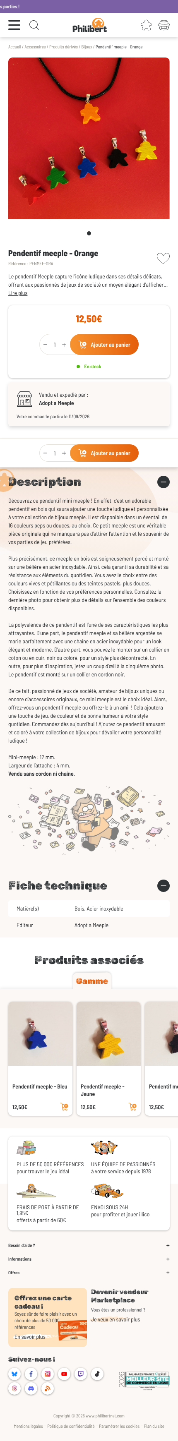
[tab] (92, 981)
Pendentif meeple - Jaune (103, 1090)
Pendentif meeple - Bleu (39, 1086)
